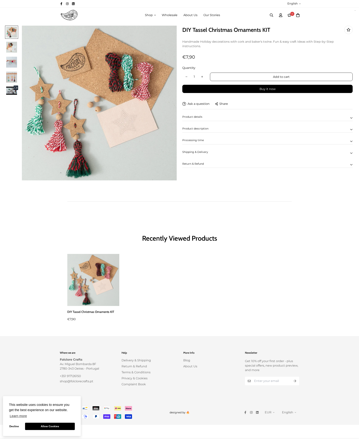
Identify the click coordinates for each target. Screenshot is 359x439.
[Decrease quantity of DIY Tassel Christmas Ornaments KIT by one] (186, 76)
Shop (149, 15)
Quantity (188, 68)
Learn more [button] (18, 416)
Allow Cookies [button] (50, 426)
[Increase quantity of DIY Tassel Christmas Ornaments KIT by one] (202, 76)
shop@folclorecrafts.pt (76, 381)
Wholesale (169, 15)
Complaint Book (134, 384)
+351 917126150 (70, 376)
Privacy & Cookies (135, 378)
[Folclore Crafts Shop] (69, 15)
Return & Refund (134, 366)
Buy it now (268, 89)
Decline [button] (14, 426)
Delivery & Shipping (136, 360)
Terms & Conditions (136, 372)
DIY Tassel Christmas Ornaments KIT (90, 312)
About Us (190, 15)
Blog (186, 360)
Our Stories (211, 15)
